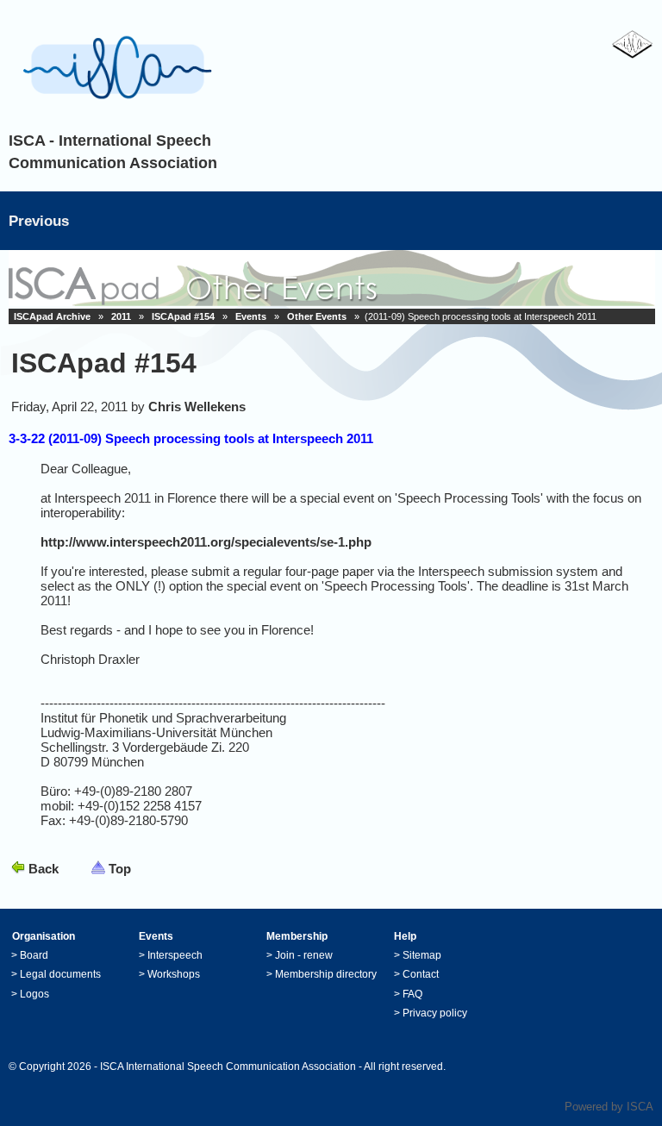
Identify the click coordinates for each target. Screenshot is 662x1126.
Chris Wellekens (197, 406)
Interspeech (175, 955)
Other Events (317, 316)
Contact (421, 974)
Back (43, 868)
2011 (121, 316)
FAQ (412, 994)
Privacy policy (435, 1013)
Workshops (173, 974)
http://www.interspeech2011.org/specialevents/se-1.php (206, 542)
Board (34, 955)
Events (250, 316)
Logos (34, 994)
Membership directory (326, 974)
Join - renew (304, 955)
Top (120, 868)
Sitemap (422, 955)
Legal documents (60, 974)
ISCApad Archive (52, 316)
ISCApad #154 (183, 316)
